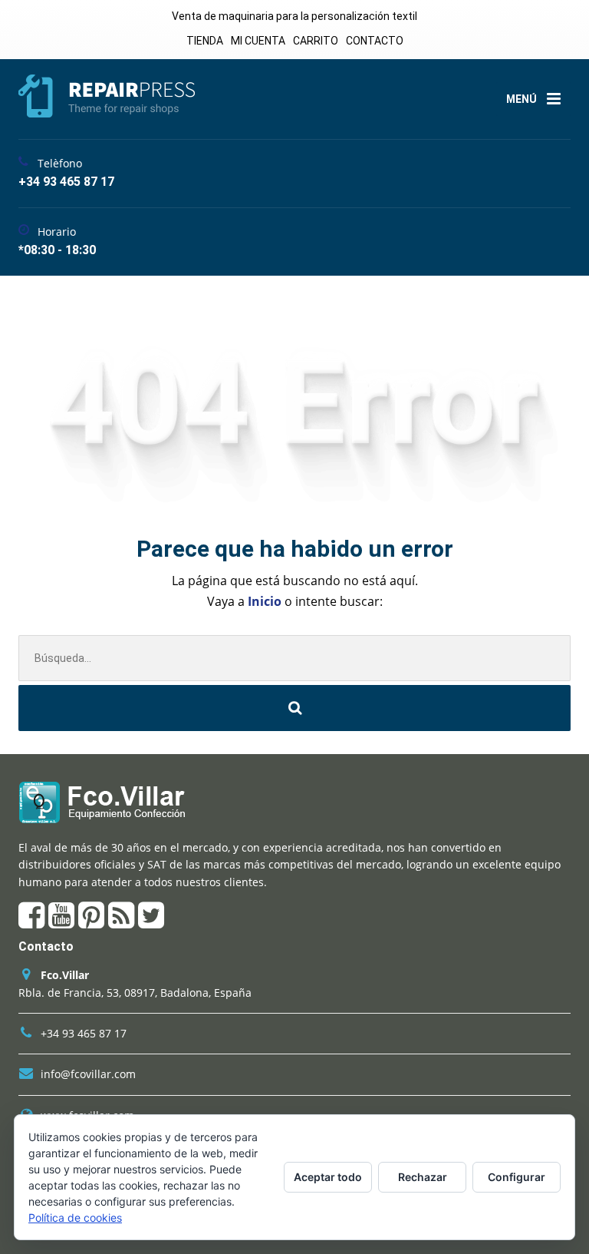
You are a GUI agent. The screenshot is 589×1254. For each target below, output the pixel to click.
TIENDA (204, 41)
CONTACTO (374, 41)
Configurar (516, 1176)
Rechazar (422, 1176)
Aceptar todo (328, 1176)
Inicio (266, 601)
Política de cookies (75, 1217)
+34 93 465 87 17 (84, 1033)
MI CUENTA (258, 41)
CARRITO (315, 41)
